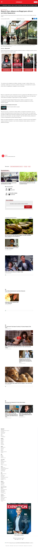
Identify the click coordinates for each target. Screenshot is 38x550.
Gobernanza (3, 475)
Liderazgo (2, 483)
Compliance (12, 545)
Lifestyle (2, 492)
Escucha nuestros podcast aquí (10, 156)
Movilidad (2, 476)
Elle (1, 454)
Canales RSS (26, 545)
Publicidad (7, 545)
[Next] (36, 176)
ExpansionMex (21, 539)
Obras (28, 5)
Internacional (20, 5)
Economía (16, 5)
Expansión (10, 188)
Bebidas (2, 496)
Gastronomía (3, 495)
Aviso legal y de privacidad (18, 545)
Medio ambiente (3, 473)
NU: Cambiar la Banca (19, 534)
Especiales (3, 485)
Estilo (2, 460)
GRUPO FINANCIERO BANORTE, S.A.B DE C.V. (17, 166)
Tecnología (24, 5)
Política (13, 5)
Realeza (2, 448)
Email (15, 207)
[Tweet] (32, 18)
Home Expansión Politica (5, 430)
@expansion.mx (19, 539)
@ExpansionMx (7, 48)
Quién (2, 446)
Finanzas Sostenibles (4, 477)
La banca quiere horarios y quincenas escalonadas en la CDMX (8, 183)
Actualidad (2, 482)
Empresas (9, 5)
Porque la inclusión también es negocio (13, 106)
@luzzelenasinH (12, 194)
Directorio (30, 545)
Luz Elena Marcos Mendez (12, 193)
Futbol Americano (4, 489)
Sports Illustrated (3, 486)
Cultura (2, 452)
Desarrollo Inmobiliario (5, 468)
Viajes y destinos (4, 497)
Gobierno (2, 439)
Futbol (2, 487)
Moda (2, 455)
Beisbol (2, 488)
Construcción (3, 467)
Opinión (2, 443)
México (29, 166)
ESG (30, 5)
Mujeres (32, 5)
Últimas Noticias (5, 5)
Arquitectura (3, 470)
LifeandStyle (3, 436)
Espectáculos (3, 447)
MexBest (2, 494)
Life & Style (3, 459)
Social (2, 474)
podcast (6, 155)
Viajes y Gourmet (4, 451)
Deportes (2, 462)
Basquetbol (3, 490)
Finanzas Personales (4, 9)
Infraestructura (3, 469)
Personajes (3, 498)
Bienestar (2, 499)
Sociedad (2, 444)
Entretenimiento (3, 461)
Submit (28, 206)
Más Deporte (3, 491)
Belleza (2, 450)
